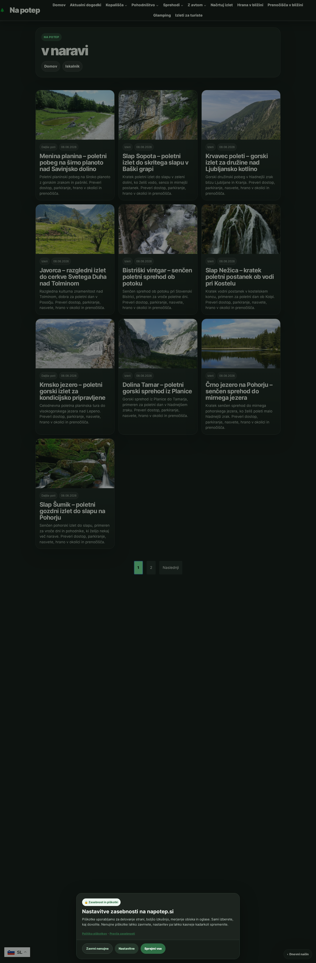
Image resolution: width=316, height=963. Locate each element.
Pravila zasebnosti (122, 933)
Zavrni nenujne (97, 948)
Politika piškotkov (94, 933)
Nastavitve (127, 948)
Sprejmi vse (153, 948)
